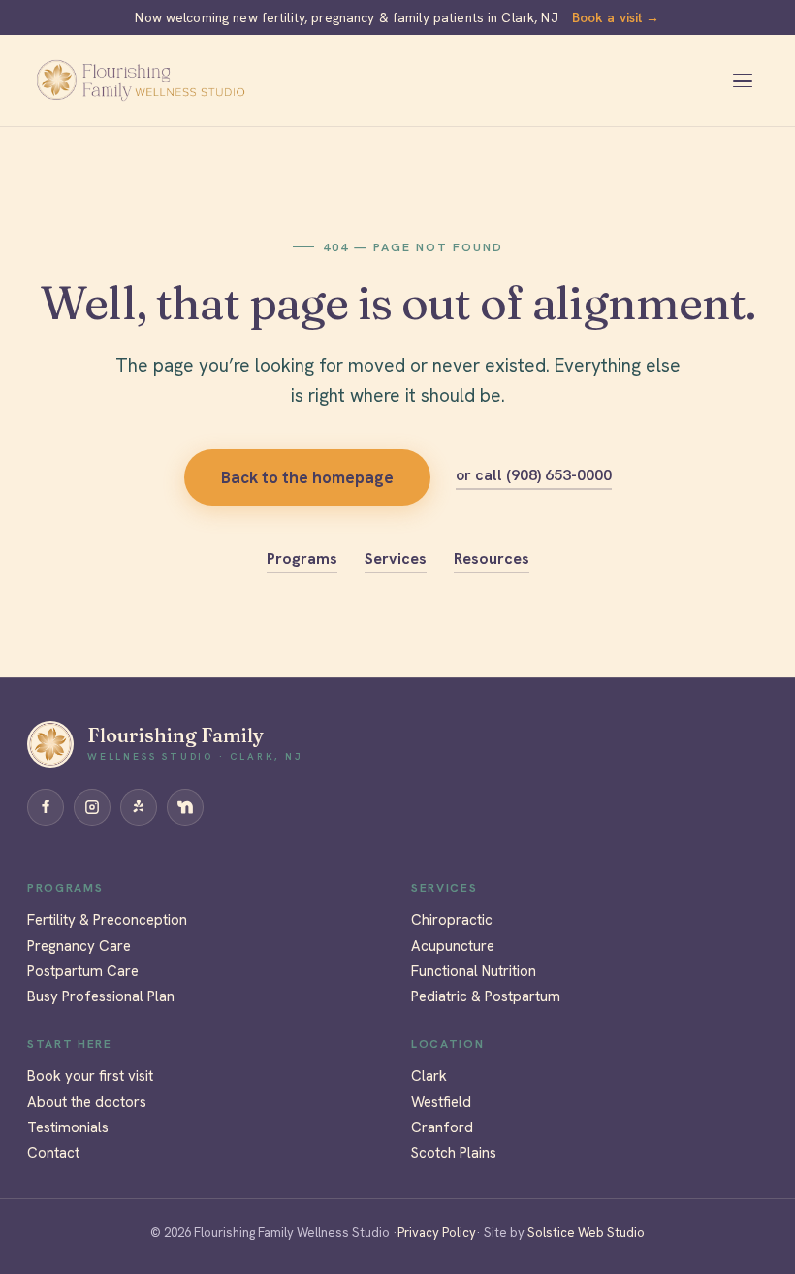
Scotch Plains (453, 1152)
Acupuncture (452, 946)
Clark (429, 1076)
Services (396, 558)
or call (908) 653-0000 (534, 475)
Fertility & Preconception (107, 920)
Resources (491, 558)
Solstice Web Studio (585, 1233)
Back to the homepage (307, 477)
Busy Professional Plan (101, 996)
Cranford (442, 1127)
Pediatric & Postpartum (485, 996)
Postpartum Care (83, 971)
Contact (53, 1152)
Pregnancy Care (79, 946)
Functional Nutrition (473, 971)
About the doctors (86, 1102)
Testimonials (68, 1127)
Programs (302, 558)
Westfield (441, 1102)
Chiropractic (452, 920)
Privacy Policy (437, 1233)
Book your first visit (90, 1076)
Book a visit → (616, 17)
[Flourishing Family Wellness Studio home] (140, 80)
